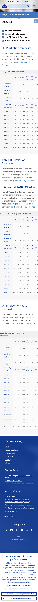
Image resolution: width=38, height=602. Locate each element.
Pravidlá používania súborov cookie (18, 505)
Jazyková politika (11, 511)
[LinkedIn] (11, 530)
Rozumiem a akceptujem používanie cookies (20, 594)
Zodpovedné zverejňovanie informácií (19, 484)
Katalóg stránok (10, 516)
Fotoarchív (9, 456)
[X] (6, 530)
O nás (7, 447)
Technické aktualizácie (13, 481)
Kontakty (8, 460)
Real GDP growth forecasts (16, 37)
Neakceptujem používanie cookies (20, 598)
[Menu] (34, 6)
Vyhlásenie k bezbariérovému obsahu (19, 508)
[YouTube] (22, 530)
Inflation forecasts (12, 31)
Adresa (7, 463)
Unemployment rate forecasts (17, 41)
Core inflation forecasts (15, 34)
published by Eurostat (16, 64)
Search (28, 6)
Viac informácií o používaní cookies (20, 589)
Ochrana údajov (11, 497)
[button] (34, 2)
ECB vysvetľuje (10, 453)
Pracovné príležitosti (12, 450)
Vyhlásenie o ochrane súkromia (20, 585)
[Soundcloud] (27, 530)
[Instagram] (16, 530)
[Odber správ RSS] (32, 530)
